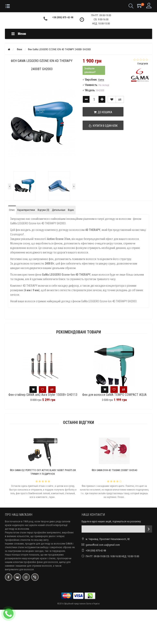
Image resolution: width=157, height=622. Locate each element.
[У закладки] (112, 99)
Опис (12, 209)
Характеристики (26, 209)
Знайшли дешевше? (90, 70)
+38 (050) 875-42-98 (62, 17)
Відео (71, 209)
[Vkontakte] (17, 577)
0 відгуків (142, 63)
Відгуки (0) (43, 209)
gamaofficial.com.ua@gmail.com (103, 544)
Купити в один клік (105, 125)
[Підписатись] (148, 529)
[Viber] (35, 577)
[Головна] (9, 49)
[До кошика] (52, 389)
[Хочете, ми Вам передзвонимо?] (8, 613)
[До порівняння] (120, 99)
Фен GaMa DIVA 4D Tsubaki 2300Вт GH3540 (62, 470)
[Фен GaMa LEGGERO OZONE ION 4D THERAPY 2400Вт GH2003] (24, 185)
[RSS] (26, 577)
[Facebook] (8, 577)
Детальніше (58, 209)
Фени (19, 49)
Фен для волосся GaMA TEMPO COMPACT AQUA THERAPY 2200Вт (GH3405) (62, 396)
